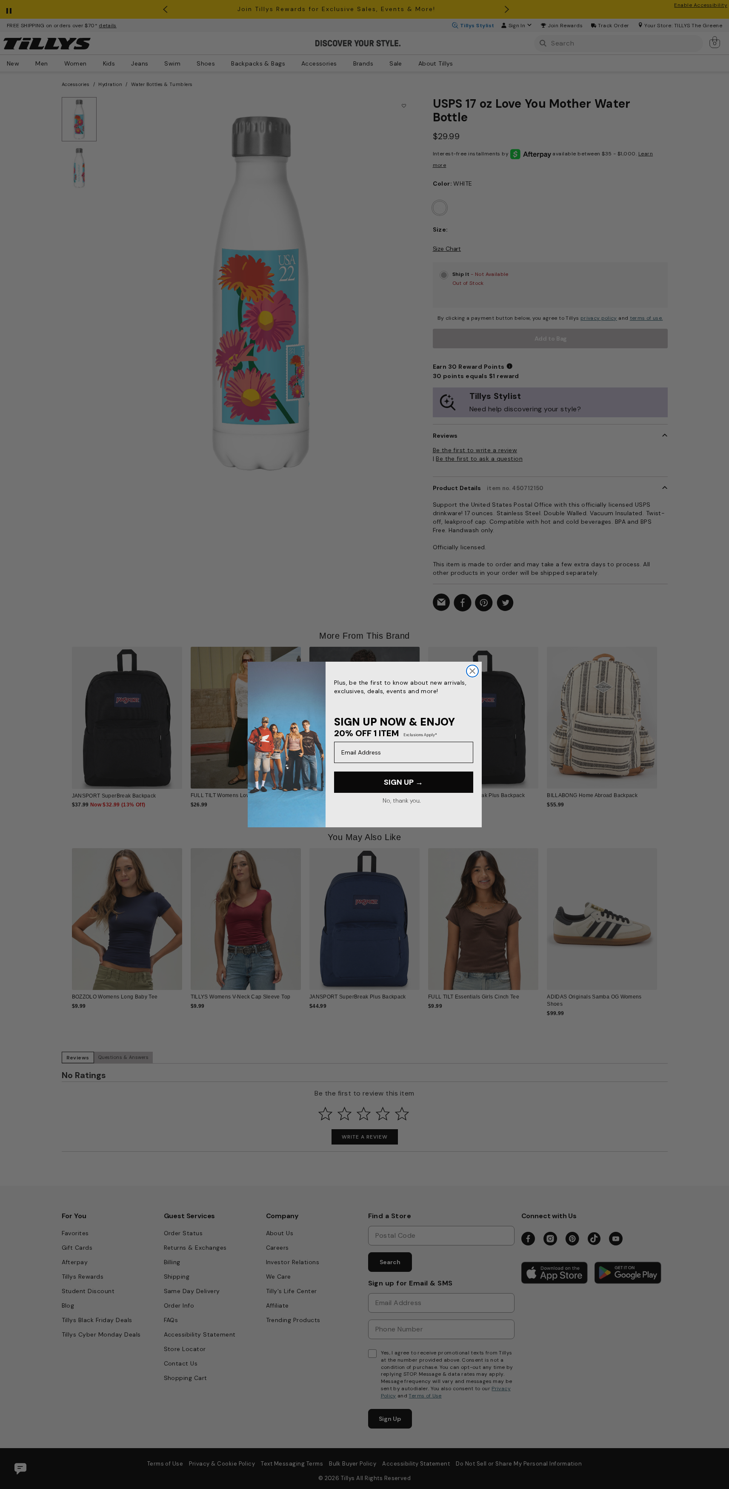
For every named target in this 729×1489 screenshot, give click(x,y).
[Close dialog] (472, 671)
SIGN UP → (403, 782)
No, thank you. (401, 800)
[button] (663, 711)
